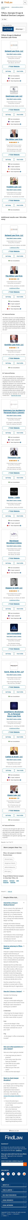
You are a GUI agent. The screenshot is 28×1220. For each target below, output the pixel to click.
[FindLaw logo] (9, 2)
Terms (3, 1214)
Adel (17, 880)
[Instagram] (18, 1173)
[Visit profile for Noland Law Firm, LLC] (14, 45)
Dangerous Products (10, 863)
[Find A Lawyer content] (25, 1190)
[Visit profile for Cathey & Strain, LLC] (14, 751)
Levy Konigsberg (14, 633)
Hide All (10, 891)
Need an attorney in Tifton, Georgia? (13, 947)
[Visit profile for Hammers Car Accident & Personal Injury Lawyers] (14, 404)
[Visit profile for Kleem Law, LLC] (14, 789)
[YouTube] (8, 1173)
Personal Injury (9, 859)
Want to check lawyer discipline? (11, 1079)
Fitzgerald (5, 882)
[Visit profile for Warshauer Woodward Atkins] (14, 535)
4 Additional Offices (14, 728)
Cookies (5, 1215)
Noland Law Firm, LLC (14, 51)
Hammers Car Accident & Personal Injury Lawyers (14, 411)
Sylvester (12, 880)
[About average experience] (20, 81)
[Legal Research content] (25, 1200)
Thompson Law (14, 457)
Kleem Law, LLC (14, 795)
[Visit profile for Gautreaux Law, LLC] (14, 90)
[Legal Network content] (25, 1205)
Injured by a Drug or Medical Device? (11, 904)
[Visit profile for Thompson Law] (14, 451)
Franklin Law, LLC (14, 186)
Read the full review (16, 395)
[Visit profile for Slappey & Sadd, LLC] (14, 582)
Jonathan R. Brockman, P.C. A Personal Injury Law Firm (14, 713)
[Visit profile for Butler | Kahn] (14, 491)
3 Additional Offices (14, 600)
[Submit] (25, 1164)
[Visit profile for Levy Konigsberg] (14, 627)
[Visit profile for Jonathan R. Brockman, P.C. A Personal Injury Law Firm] (14, 706)
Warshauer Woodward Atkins (14, 541)
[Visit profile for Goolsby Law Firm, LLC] (14, 339)
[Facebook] (2, 1173)
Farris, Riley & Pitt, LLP (14, 671)
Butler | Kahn (14, 497)
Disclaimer (16, 1214)
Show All (3, 891)
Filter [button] (4, 19)
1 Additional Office (14, 247)
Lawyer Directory (5, 7)
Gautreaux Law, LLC (14, 96)
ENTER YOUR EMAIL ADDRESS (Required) (12, 1161)
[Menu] (2, 2)
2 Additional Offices (14, 288)
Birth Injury (8, 871)
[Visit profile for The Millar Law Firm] (14, 133)
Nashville (12, 882)
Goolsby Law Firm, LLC (14, 344)
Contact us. (19, 1150)
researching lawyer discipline (12, 1096)
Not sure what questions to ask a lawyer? (13, 1048)
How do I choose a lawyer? (13, 991)
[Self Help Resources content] (25, 1195)
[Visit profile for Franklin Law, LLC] (14, 181)
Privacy (9, 1214)
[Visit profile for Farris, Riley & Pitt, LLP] (14, 666)
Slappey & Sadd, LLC (14, 588)
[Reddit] (24, 1173)
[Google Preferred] (2, 1179)
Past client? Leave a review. (14, 54)
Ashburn (5, 880)
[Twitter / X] (13, 1173)
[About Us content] (25, 1185)
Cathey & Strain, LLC (14, 756)
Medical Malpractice (10, 867)
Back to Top (15, 1130)
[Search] (25, 2)
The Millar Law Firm (14, 139)
